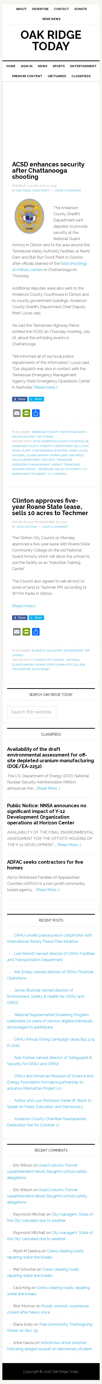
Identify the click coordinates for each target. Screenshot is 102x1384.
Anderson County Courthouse (65, 441)
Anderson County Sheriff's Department (42, 446)
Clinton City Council (49, 660)
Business (38, 650)
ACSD (36, 441)
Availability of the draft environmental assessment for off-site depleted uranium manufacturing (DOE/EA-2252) (50, 757)
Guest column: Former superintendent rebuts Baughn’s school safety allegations (47, 1171)
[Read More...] (48, 788)
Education (54, 650)
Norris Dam (59, 455)
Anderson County (45, 432)
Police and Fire (23, 436)
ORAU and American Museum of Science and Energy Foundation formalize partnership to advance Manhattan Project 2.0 (50, 1082)
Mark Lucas (78, 450)
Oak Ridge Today (51, 40)
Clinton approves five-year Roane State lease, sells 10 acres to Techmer (50, 506)
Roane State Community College (60, 664)
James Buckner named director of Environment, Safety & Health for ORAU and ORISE (45, 996)
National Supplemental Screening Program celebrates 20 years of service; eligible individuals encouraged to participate (50, 1021)
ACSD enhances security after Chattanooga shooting (48, 170)
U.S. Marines (57, 474)
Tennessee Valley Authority (59, 469)
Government (73, 650)
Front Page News (73, 432)
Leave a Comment (68, 190)
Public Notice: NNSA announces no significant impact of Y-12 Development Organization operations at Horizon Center (46, 814)
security (48, 459)
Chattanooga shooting (50, 450)
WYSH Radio (41, 669)
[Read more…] (45, 387)
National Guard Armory (30, 455)
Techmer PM (21, 669)
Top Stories (44, 436)
